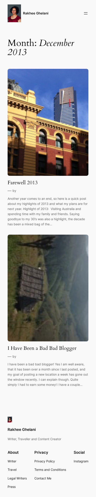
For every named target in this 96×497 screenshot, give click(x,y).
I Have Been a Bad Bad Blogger (42, 348)
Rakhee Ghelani (35, 13)
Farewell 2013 (23, 183)
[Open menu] (85, 13)
